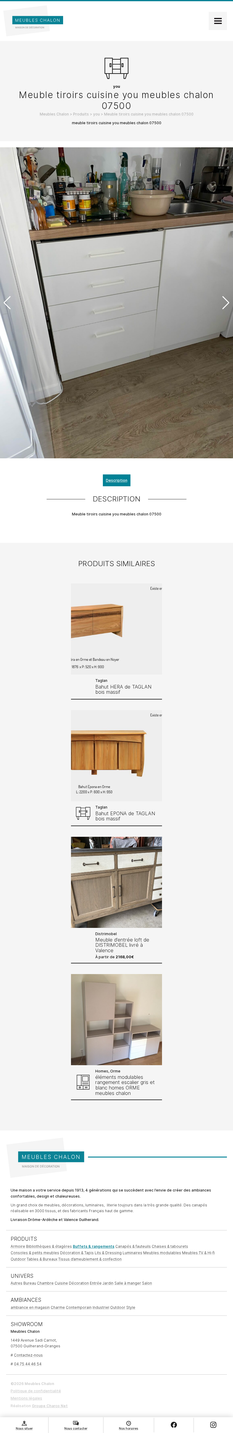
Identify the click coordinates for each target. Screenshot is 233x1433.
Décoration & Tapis (77, 1252)
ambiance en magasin (30, 1307)
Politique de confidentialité (36, 1391)
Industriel (101, 1307)
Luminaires (132, 1252)
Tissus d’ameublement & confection (90, 1259)
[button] (226, 303)
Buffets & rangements (93, 1246)
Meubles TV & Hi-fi (198, 1252)
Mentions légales (26, 1398)
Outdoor (18, 1259)
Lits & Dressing (108, 1252)
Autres (16, 1283)
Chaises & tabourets (170, 1246)
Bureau (29, 1283)
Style (130, 1307)
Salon (147, 1283)
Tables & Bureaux (42, 1259)
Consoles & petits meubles (35, 1252)
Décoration (79, 1283)
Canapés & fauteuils (133, 1246)
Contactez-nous (28, 1355)
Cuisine (61, 1283)
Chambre (45, 1283)
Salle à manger (127, 1283)
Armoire (18, 1246)
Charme (58, 1307)
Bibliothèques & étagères (49, 1246)
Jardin (108, 1283)
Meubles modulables (162, 1252)
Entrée (96, 1283)
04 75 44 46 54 (28, 1364)
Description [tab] (116, 480)
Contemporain (79, 1307)
